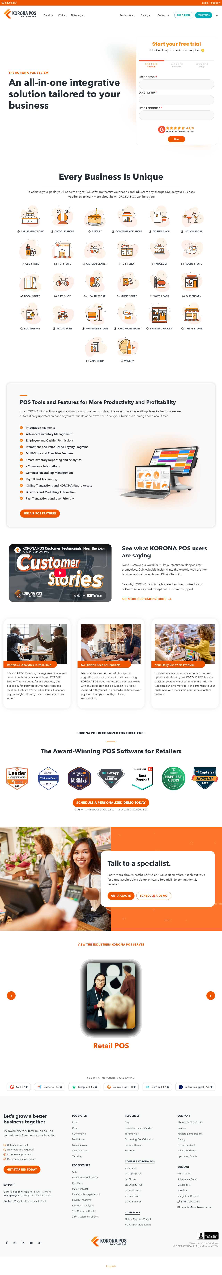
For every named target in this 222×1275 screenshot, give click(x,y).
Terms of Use (212, 1243)
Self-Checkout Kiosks (83, 1211)
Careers (181, 1128)
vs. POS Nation (133, 1201)
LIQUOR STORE (194, 231)
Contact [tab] (151, 65)
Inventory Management (85, 1194)
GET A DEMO (183, 15)
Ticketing (76, 15)
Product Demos (133, 1144)
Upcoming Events (187, 1156)
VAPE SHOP (97, 361)
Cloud (75, 1128)
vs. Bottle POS (133, 1190)
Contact (161, 15)
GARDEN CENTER (96, 263)
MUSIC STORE (129, 296)
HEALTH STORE (97, 296)
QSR (60, 15)
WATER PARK (161, 296)
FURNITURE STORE (97, 328)
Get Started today (22, 1169)
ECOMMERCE (32, 328)
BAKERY (97, 231)
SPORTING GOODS (161, 328)
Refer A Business (186, 1150)
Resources (125, 15)
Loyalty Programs (81, 1199)
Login (205, 2)
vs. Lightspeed (133, 1173)
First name (147, 77)
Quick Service (80, 1144)
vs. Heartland (132, 1196)
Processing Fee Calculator (139, 1139)
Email (36, 1201)
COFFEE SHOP (161, 231)
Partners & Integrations (189, 1133)
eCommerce (79, 1133)
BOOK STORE (32, 296)
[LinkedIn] (23, 1243)
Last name (147, 93)
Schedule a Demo (187, 1179)
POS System (79, 1115)
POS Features (81, 1165)
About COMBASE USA (190, 1122)
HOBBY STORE (193, 263)
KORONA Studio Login (138, 1224)
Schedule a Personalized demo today (111, 803)
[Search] (215, 15)
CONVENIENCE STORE (129, 231)
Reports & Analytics (83, 1205)
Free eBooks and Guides (138, 1128)
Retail (47, 15)
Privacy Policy (196, 1243)
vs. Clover (130, 1179)
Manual (18, 1201)
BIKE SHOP (64, 296)
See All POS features (40, 513)
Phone (27, 1201)
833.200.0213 (9, 2)
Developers (183, 1184)
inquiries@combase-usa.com (196, 1207)
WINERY (129, 361)
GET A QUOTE (121, 895)
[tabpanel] (176, 108)
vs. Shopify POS (134, 1184)
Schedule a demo (154, 895)
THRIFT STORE (193, 328)
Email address (149, 108)
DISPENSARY (193, 296)
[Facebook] (6, 1243)
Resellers (182, 1190)
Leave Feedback (186, 1144)
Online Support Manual (138, 1219)
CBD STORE (32, 263)
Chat (43, 1201)
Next (176, 139)
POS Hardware (80, 1188)
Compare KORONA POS (140, 1161)
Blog (127, 1122)
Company (183, 1115)
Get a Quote (184, 1173)
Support (215, 2)
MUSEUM (161, 263)
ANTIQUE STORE (64, 231)
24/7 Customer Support (85, 1216)
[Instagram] (15, 1243)
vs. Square (130, 1168)
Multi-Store (78, 1139)
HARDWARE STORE (129, 328)
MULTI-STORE (64, 328)
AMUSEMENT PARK (32, 231)
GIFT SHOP (129, 263)
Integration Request (188, 1196)
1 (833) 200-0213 (190, 1201)
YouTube (130, 1150)
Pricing (144, 15)
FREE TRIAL (204, 15)
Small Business (80, 1150)
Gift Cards (77, 1183)
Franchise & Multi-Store (85, 1177)
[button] (91, 1194)
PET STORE (64, 263)
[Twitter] (39, 1243)
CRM (74, 1171)
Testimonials (132, 1133)
